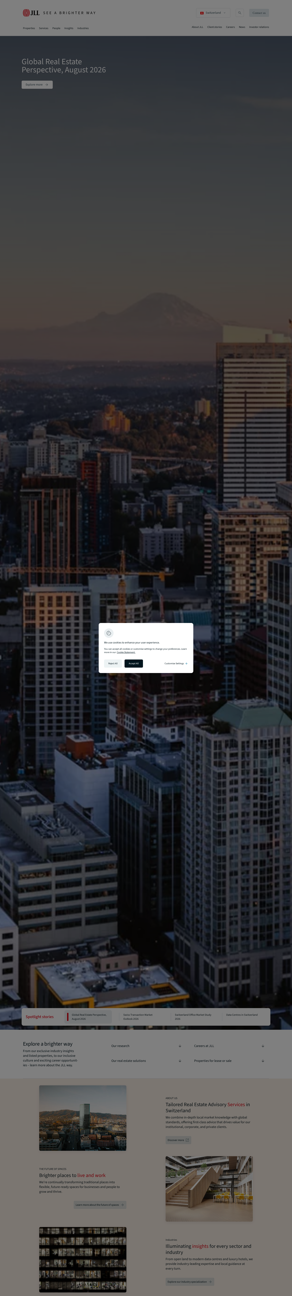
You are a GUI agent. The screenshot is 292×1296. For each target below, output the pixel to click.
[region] (146, 648)
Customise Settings (176, 664)
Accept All (134, 663)
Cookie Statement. (126, 652)
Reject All (113, 663)
